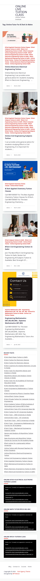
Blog (10, 566)
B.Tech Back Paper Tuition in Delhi (16, 357)
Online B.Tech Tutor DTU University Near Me (19, 409)
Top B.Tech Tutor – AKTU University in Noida (19, 420)
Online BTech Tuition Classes (14, 396)
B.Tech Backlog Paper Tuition (14, 386)
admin (8, 86)
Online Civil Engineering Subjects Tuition (18, 458)
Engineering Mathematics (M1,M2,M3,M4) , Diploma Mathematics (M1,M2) (15, 320)
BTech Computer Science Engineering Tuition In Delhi (19, 52)
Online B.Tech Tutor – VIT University (16, 418)
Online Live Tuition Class (21, 10)
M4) (26, 311)
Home (29, 566)
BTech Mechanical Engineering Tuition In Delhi (19, 57)
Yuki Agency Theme (23, 571)
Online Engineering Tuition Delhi (20, 64)
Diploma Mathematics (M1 (13, 310)
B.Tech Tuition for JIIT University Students (18, 412)
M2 (17, 311)
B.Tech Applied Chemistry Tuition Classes (17, 47)
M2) (20, 311)
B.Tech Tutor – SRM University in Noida (17, 415)
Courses (23, 566)
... (31, 80)
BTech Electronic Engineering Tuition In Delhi (19, 55)
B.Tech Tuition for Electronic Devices (16, 360)
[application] (20, 494)
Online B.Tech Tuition (16, 185)
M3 (23, 311)
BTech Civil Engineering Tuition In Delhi (16, 50)
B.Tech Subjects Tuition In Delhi (20, 48)
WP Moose (16, 574)
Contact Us (16, 566)
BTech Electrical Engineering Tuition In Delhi (18, 53)
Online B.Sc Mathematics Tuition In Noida (20, 312)
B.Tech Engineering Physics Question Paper (19, 393)
